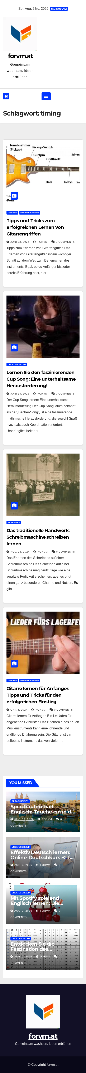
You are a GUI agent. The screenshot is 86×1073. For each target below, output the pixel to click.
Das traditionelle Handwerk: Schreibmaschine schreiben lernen (38, 537)
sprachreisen (20, 801)
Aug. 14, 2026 (24, 819)
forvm (42, 241)
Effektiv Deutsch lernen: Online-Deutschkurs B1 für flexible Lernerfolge (42, 857)
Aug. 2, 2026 (23, 956)
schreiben (14, 522)
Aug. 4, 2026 (23, 865)
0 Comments (65, 241)
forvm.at (20, 56)
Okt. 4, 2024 (19, 709)
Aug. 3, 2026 (23, 910)
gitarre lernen (29, 212)
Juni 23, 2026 (19, 241)
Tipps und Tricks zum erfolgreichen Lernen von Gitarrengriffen (35, 227)
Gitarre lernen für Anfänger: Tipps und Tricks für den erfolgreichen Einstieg (37, 695)
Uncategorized (17, 364)
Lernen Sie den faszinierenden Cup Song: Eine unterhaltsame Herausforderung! (41, 379)
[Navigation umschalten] (46, 96)
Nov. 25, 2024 (20, 551)
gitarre (12, 212)
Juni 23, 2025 (19, 393)
